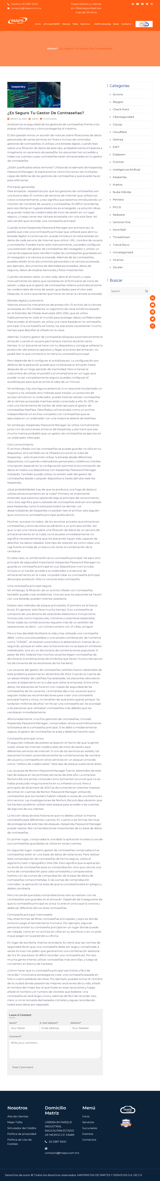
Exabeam (119, 154)
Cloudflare (120, 132)
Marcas (66, 24)
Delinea (118, 139)
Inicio (38, 24)
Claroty (117, 124)
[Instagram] (152, 326)
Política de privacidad (21, 1133)
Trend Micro (121, 244)
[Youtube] (152, 305)
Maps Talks (14, 1122)
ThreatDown (121, 237)
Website (75, 1023)
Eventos (87, 1133)
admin (35, 118)
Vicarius (118, 259)
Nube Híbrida (122, 192)
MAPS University (102, 24)
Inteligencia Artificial (126, 169)
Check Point (121, 109)
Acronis (118, 94)
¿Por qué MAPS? (51, 24)
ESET (116, 147)
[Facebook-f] (152, 312)
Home (51, 48)
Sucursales (89, 1128)
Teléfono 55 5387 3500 (24, 3)
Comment (15, 1036)
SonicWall (119, 229)
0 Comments (50, 118)
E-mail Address (49, 1023)
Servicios (85, 24)
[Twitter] (152, 319)
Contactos (89, 1139)
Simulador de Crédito (21, 1128)
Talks (75, 24)
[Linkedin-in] (152, 298)
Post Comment (22, 1067)
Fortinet (118, 162)
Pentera (118, 199)
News (116, 24)
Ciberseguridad (123, 116)
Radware (119, 214)
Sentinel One (121, 222)
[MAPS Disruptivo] (17, 20)
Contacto (126, 24)
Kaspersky (120, 177)
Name (13, 1023)
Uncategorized (123, 252)
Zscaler (118, 267)
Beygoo (118, 101)
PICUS (117, 207)
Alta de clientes (17, 1116)
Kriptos (117, 184)
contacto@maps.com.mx (26, 8)
